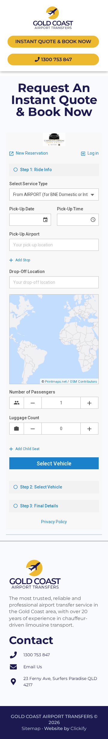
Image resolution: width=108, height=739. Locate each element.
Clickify (78, 728)
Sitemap (31, 728)
